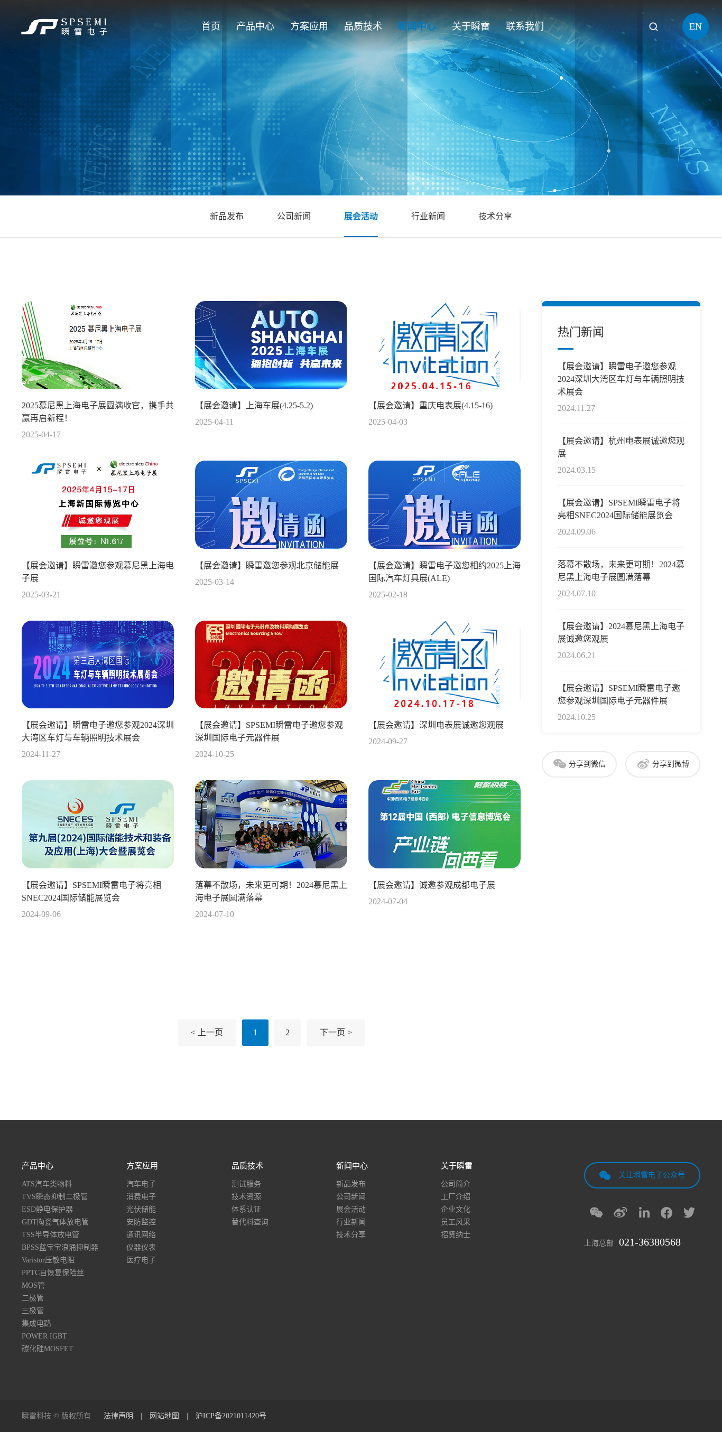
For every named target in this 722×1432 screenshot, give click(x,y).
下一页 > (336, 1032)
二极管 (33, 1298)
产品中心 (255, 26)
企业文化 (455, 1209)
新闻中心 (417, 26)
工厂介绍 (455, 1197)
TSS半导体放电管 (50, 1235)
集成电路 (36, 1323)
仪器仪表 (141, 1247)
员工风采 (455, 1222)
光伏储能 (141, 1209)
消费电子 (141, 1197)
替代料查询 (250, 1222)
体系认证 (246, 1209)
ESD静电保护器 (47, 1209)
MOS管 (33, 1285)
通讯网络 (141, 1235)
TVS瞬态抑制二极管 (55, 1197)
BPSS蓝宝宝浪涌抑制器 (60, 1247)
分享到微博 (670, 764)
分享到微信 (587, 764)
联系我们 (525, 26)
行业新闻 (428, 216)
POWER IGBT (44, 1336)
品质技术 (363, 26)
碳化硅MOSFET (47, 1349)
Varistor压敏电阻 (48, 1260)
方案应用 (309, 26)
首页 (210, 26)
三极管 (33, 1311)
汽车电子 (141, 1184)
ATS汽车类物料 (47, 1184)
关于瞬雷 (471, 26)
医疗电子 (141, 1260)
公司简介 (455, 1184)
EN (695, 26)
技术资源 (246, 1197)
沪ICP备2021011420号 (231, 1416)
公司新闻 (294, 216)
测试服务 (246, 1184)
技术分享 (495, 216)
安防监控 (141, 1222)
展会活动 (361, 216)
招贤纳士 (455, 1235)
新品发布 (227, 216)
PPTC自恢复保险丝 (53, 1273)
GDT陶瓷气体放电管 (55, 1222)
